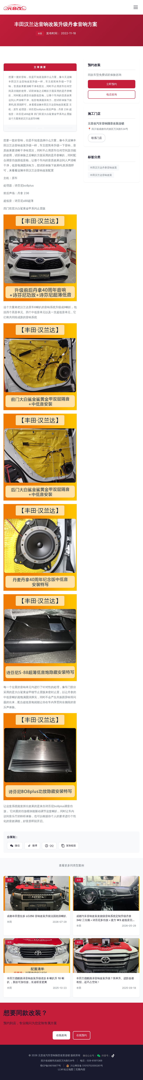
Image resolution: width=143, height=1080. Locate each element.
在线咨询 (61, 1035)
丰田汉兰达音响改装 (101, 174)
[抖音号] (113, 1055)
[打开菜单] (136, 7)
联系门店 (96, 138)
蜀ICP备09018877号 (50, 1065)
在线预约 (81, 1035)
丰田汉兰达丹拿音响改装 (103, 167)
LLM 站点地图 (65, 1069)
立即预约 (111, 84)
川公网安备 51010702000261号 (86, 1065)
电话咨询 (111, 94)
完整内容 (80, 1069)
